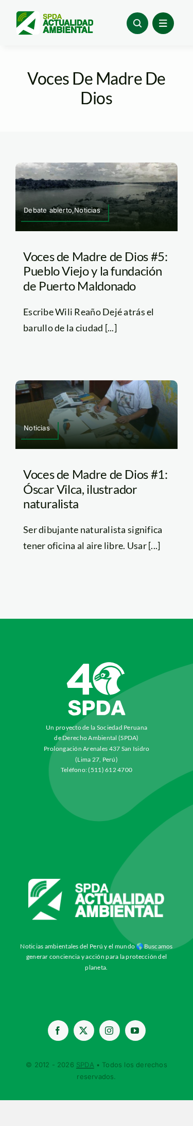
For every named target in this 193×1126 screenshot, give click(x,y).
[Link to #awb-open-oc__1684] (163, 23)
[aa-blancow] (96, 882)
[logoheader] (54, 15)
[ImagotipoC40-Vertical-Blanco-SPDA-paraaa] (97, 664)
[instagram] (109, 1030)
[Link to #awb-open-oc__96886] (137, 23)
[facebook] (58, 1030)
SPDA (85, 1064)
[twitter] (84, 1030)
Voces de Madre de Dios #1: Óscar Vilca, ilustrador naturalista (95, 489)
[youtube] (135, 1030)
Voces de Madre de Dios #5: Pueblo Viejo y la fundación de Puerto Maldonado (95, 271)
